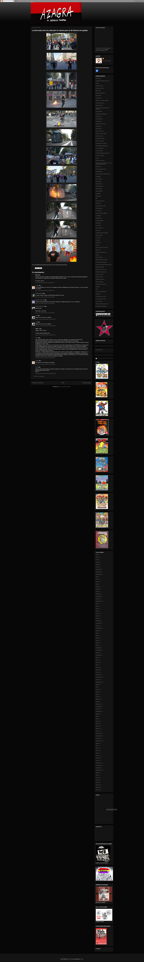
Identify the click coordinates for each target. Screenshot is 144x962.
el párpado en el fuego (101, 143)
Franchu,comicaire (100, 160)
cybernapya (98, 126)
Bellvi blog (98, 90)
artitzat (97, 83)
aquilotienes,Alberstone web (102, 80)
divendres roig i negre (101, 133)
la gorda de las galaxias (101, 213)
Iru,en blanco (99, 178)
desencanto (98, 128)
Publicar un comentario (39, 376)
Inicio (63, 382)
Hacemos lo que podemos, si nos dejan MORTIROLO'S (104, 163)
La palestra (98, 215)
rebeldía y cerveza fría (101, 269)
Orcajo (97, 254)
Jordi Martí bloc (99, 186)
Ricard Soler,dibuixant (101, 271)
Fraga (97, 158)
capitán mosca (99, 105)
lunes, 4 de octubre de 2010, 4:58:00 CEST (44, 282)
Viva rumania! (99, 301)
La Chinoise (98, 210)
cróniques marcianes (101, 123)
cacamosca (98, 98)
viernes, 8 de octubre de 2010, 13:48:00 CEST (45, 335)
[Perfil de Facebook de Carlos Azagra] (97, 71)
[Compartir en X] (38, 268)
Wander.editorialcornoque (102, 303)
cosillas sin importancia (101, 114)
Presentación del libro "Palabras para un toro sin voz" (103, 48)
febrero (97, 564)
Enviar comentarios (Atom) (64, 386)
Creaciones (98, 116)
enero (97, 566)
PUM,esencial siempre (101, 262)
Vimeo (105, 50)
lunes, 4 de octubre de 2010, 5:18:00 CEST (44, 290)
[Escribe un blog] (37, 268)
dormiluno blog (99, 136)
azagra (36, 285)
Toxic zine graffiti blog (101, 291)
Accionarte (98, 78)
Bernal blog (98, 95)
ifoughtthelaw (99, 171)
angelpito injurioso (39, 299)
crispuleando (99, 121)
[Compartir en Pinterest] (41, 268)
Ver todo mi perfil (107, 60)
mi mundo (98, 237)
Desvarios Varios (100, 131)
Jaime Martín (99, 183)
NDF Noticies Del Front (101, 252)
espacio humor (99, 150)
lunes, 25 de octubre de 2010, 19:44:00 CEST (45, 357)
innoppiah (98, 176)
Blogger (81, 959)
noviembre (98, 571)
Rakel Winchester (100, 267)
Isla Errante (98, 181)
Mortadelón (98, 242)
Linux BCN (98, 225)
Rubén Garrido (99, 276)
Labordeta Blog (99, 220)
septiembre (98, 574)
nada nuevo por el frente (101, 247)
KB (96, 198)
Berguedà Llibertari (100, 93)
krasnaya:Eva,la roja (100, 205)
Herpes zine (98, 166)
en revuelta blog (99, 148)
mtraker (97, 245)
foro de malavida (100, 155)
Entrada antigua (86, 382)
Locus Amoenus (99, 227)
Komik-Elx (98, 203)
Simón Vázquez (99, 281)
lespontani (98, 223)
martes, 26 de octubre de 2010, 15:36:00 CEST (45, 373)
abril (97, 554)
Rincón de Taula (99, 274)
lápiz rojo (98, 230)
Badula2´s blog (99, 85)
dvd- (36, 315)
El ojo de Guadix (100, 140)
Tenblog (98, 286)
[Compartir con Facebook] (40, 268)
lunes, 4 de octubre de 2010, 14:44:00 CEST (45, 312)
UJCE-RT (98, 294)
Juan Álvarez (99, 188)
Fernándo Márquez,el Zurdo (102, 153)
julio (97, 576)
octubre (97, 598)
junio (97, 579)
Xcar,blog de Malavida (101, 306)
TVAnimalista (99, 50)
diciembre (98, 569)
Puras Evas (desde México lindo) (103, 264)
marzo (97, 562)
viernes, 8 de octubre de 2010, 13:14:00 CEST (45, 319)
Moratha (98, 240)
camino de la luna (100, 103)
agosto (97, 630)
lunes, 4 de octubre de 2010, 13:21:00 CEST (45, 303)
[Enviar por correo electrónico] (35, 268)
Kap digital (98, 196)
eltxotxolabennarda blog (101, 145)
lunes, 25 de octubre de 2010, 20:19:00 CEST (45, 364)
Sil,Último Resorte (100, 279)
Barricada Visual (100, 88)
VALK (36, 337)
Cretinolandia (99, 118)
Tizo (97, 289)
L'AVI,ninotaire (99, 208)
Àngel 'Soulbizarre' (39, 306)
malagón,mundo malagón (102, 232)
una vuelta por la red (101, 298)
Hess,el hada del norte (101, 169)
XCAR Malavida (39, 293)
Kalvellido (98, 193)
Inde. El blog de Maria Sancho (103, 174)
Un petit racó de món (101, 296)
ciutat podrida (99, 111)
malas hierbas (99, 235)
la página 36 (99, 218)
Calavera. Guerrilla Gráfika (102, 100)
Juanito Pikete (99, 191)
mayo (97, 557)
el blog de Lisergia (100, 138)
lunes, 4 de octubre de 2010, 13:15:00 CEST (45, 297)
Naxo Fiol (98, 249)
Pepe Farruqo (99, 257)
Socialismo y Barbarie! (101, 284)
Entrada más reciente (37, 382)
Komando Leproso (100, 200)
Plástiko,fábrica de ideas (101, 259)
